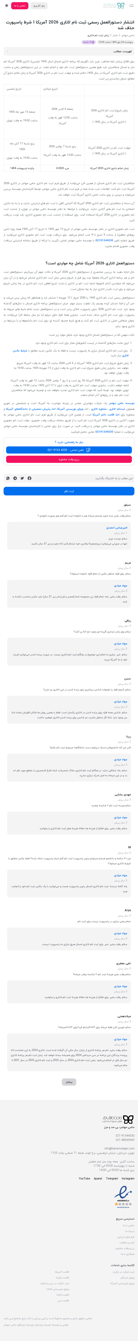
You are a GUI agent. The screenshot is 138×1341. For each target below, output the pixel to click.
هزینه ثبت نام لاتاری (67, 997)
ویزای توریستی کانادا (58, 1289)
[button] (69, 450)
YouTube (84, 1178)
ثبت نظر (69, 491)
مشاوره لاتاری (99, 409)
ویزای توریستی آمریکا (70, 409)
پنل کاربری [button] (39, 5)
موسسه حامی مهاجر (121, 403)
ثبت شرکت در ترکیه (123, 1272)
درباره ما (129, 1231)
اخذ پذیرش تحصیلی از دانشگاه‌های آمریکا (31, 409)
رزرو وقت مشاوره (124, 1248)
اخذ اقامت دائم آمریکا (106, 414)
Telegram (112, 1178)
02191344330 (104, 240)
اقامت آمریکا (62, 1272)
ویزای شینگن (127, 1277)
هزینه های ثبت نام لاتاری (64, 828)
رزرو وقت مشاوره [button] (69, 459)
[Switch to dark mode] (6, 5)
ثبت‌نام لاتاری (117, 409)
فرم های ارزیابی (125, 1237)
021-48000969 (125, 1140)
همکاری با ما (127, 1254)
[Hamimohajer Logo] (113, 5)
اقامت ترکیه (62, 1277)
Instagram (128, 1178)
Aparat (98, 1178)
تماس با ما (128, 1225)
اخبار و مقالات (126, 1242)
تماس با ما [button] (20, 5)
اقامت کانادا (62, 1295)
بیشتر (69, 1082)
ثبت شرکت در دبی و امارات (54, 1283)
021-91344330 (125, 1136)
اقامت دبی (63, 1300)
